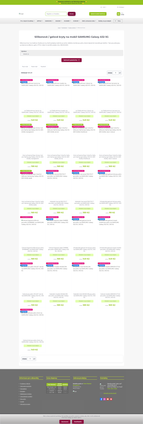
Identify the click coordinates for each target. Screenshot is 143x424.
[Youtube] (108, 399)
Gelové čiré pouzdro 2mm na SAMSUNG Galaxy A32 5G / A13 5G (33, 341)
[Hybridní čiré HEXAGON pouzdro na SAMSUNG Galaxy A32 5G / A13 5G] (84, 277)
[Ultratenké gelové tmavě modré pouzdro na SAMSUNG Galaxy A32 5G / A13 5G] (110, 230)
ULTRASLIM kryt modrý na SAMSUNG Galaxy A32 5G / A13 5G (58, 111)
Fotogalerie (23, 388)
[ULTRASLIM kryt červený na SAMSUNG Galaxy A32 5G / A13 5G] (110, 93)
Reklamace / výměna (25, 394)
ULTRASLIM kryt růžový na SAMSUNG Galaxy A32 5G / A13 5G (84, 111)
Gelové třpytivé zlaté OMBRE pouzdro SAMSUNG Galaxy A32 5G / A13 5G (58, 249)
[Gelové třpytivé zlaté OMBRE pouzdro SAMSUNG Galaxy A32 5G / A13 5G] (58, 230)
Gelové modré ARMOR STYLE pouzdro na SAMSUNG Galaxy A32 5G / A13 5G (110, 295)
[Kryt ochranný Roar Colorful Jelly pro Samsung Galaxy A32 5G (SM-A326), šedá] (32, 184)
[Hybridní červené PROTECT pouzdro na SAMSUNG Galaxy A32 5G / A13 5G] (84, 184)
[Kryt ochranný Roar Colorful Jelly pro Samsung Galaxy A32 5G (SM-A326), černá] (58, 138)
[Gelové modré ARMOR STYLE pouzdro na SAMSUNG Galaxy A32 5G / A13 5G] (110, 277)
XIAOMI (57, 21)
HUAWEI (67, 21)
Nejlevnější (34, 66)
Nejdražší (43, 66)
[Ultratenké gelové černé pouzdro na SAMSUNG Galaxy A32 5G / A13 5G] (84, 230)
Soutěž (22, 401)
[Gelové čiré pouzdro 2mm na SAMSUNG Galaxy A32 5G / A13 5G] (32, 323)
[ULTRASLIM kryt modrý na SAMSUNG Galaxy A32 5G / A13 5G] (58, 93)
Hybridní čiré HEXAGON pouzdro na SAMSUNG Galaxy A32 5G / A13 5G (84, 295)
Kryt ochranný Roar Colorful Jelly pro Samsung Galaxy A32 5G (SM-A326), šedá (33, 203)
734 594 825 (112, 389)
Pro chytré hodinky (27, 21)
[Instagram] (105, 399)
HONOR (75, 21)
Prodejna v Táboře (25, 383)
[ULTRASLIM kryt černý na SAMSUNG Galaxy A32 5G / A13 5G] (32, 93)
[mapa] (75, 391)
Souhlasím (78, 422)
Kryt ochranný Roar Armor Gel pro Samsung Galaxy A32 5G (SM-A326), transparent (33, 157)
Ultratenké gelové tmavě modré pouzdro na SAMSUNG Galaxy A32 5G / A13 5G (110, 249)
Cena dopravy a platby (26, 396)
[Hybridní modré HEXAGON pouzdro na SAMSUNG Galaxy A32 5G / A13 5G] (58, 277)
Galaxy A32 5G (72, 27)
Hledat (72, 14)
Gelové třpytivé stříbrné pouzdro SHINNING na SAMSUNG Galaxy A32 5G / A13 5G (33, 249)
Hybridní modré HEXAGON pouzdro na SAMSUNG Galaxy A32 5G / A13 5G (59, 295)
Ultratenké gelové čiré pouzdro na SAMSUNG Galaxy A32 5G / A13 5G (110, 203)
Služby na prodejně (104, 21)
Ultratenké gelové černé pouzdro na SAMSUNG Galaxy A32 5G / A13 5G (84, 249)
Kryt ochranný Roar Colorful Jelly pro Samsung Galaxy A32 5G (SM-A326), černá (59, 157)
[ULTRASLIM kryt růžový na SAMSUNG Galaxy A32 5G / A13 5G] (84, 93)
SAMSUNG (48, 21)
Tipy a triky (23, 399)
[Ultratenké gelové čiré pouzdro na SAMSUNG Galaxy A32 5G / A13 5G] (110, 184)
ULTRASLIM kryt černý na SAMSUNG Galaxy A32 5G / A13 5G (33, 111)
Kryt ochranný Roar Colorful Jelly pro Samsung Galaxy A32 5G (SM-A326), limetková (84, 157)
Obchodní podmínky (25, 386)
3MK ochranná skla (88, 21)
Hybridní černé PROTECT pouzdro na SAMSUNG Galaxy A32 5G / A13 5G (59, 203)
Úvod (59, 27)
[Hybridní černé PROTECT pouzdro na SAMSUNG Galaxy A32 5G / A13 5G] (58, 184)
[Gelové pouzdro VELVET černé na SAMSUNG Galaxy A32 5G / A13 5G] (32, 277)
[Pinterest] (111, 399)
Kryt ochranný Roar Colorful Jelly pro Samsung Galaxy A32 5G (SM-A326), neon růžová (110, 157)
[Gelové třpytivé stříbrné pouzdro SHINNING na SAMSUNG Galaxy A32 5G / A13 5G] (32, 230)
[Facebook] (101, 399)
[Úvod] (30, 14)
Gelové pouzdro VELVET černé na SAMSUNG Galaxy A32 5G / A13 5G (33, 295)
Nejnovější (25, 66)
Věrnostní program (25, 404)
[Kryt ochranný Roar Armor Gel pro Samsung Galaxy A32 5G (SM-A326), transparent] (32, 138)
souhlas (66, 416)
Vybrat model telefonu (98, 14)
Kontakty (22, 391)
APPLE (39, 21)
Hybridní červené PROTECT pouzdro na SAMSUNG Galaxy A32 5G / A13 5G (84, 203)
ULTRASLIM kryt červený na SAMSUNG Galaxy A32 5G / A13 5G (110, 111)
